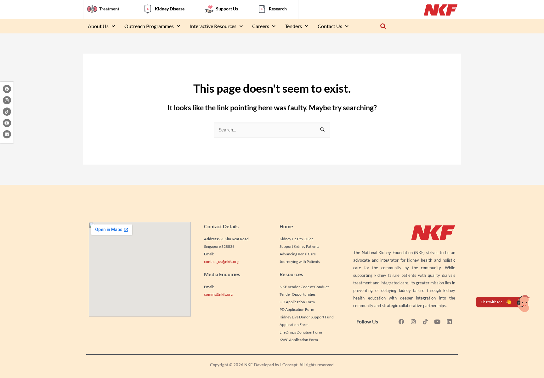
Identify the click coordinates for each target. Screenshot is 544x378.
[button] (383, 26)
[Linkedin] (7, 134)
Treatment (109, 8)
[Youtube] (7, 123)
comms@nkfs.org (218, 294)
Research (278, 8)
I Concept (289, 364)
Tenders (293, 26)
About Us (98, 26)
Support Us (227, 8)
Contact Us (330, 26)
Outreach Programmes (149, 26)
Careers (260, 26)
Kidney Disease (169, 8)
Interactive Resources (213, 26)
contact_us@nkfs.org (221, 261)
